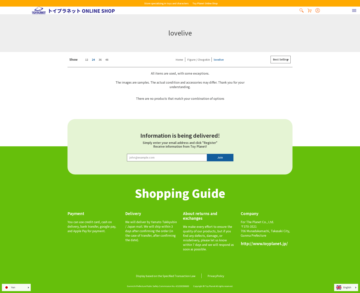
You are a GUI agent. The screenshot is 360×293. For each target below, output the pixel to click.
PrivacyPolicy (216, 276)
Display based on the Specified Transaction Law (165, 276)
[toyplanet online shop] (73, 10)
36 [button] (100, 59)
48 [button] (106, 59)
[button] (301, 10)
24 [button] (93, 59)
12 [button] (86, 59)
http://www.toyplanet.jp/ (264, 243)
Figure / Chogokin (198, 59)
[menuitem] (301, 10)
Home (179, 59)
